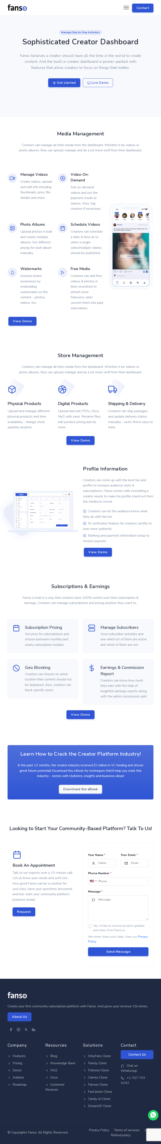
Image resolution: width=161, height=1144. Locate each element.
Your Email (129, 855)
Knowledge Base (62, 1063)
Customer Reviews (55, 1087)
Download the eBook (80, 789)
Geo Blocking (37, 667)
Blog (53, 1056)
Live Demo (100, 82)
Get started (66, 82)
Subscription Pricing (43, 627)
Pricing (17, 1063)
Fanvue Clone (97, 1084)
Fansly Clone (97, 1063)
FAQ (53, 1070)
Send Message (118, 951)
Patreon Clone (98, 1070)
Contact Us (137, 1054)
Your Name (96, 855)
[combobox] (93, 881)
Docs (53, 1077)
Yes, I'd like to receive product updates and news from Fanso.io (119, 928)
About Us (19, 1016)
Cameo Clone (97, 1077)
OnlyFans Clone (99, 1056)
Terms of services (127, 1130)
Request (24, 911)
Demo (17, 1070)
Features (19, 1056)
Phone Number (99, 873)
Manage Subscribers (119, 627)
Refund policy (121, 1135)
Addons (18, 1077)
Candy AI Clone (98, 1099)
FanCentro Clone (99, 1091)
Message (95, 892)
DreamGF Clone (99, 1106)
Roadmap (19, 1084)
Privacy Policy (99, 1130)
